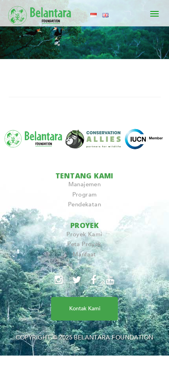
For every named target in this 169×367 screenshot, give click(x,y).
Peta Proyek (84, 244)
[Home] (40, 14)
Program (84, 194)
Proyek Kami (84, 234)
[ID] (93, 15)
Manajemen (84, 184)
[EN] (105, 15)
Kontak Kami (84, 308)
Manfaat (84, 254)
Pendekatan (84, 204)
